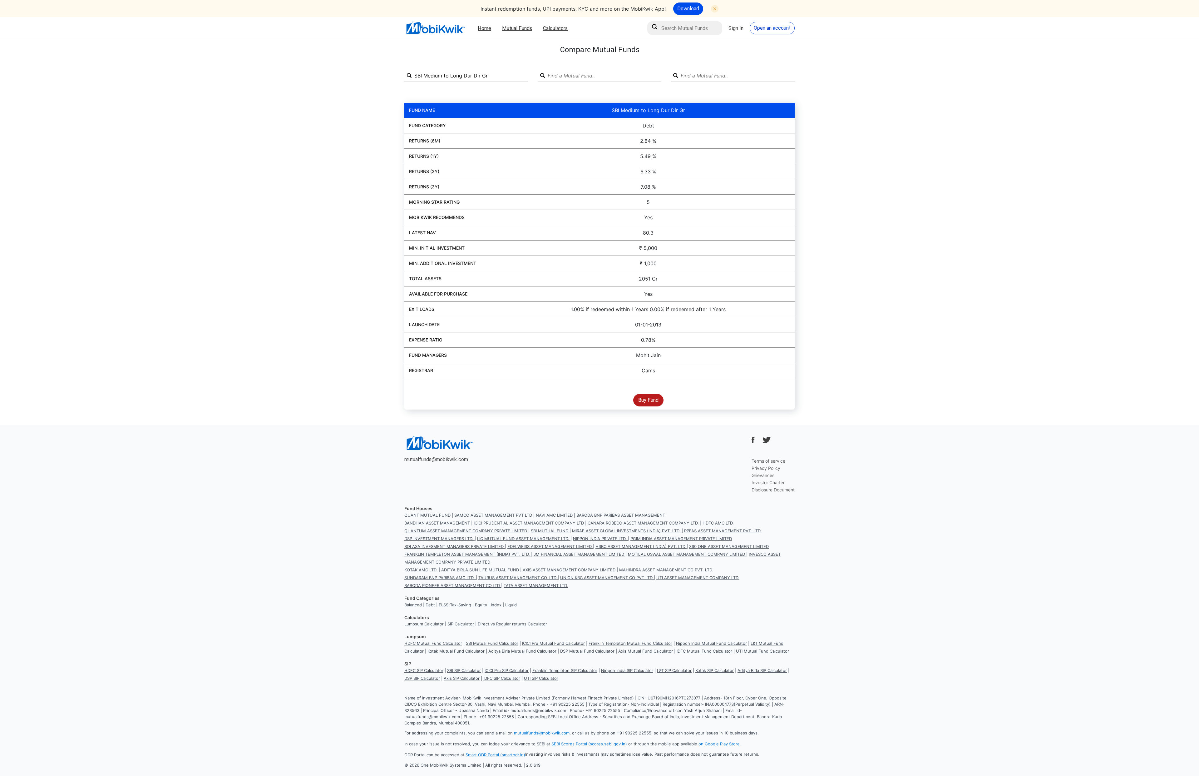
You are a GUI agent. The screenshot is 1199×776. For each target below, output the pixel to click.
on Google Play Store (719, 743)
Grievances (763, 475)
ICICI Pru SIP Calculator (507, 670)
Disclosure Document (773, 489)
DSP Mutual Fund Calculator (587, 651)
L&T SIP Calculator (674, 670)
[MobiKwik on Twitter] (766, 440)
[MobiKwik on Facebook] (753, 440)
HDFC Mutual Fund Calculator (433, 643)
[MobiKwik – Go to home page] (435, 28)
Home (484, 28)
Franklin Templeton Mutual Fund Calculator (630, 643)
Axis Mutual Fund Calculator (645, 651)
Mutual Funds (517, 28)
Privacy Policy (766, 468)
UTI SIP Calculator (541, 678)
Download (688, 8)
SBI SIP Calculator (464, 670)
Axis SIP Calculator (462, 678)
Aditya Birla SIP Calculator (762, 670)
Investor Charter (768, 482)
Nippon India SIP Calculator (627, 670)
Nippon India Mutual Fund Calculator (711, 643)
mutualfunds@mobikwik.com (436, 459)
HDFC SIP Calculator (423, 670)
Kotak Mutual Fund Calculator (456, 651)
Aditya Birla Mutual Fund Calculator (522, 651)
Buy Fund (648, 400)
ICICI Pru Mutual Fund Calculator (553, 643)
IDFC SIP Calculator (501, 678)
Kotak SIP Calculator (714, 670)
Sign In (735, 28)
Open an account (772, 28)
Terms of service (768, 461)
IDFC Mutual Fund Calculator (704, 651)
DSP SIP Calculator (422, 678)
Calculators (555, 28)
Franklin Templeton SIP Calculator (564, 670)
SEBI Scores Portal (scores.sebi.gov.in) (589, 743)
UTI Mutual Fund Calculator (762, 651)
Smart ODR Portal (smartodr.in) (495, 754)
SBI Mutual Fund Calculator (492, 643)
